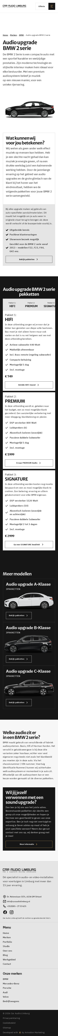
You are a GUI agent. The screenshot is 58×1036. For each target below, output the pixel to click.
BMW (21, 35)
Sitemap (7, 1027)
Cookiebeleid (9, 1023)
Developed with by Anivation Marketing (23, 1032)
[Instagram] (11, 912)
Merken (13, 35)
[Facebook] (5, 912)
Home (5, 35)
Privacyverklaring (11, 1018)
